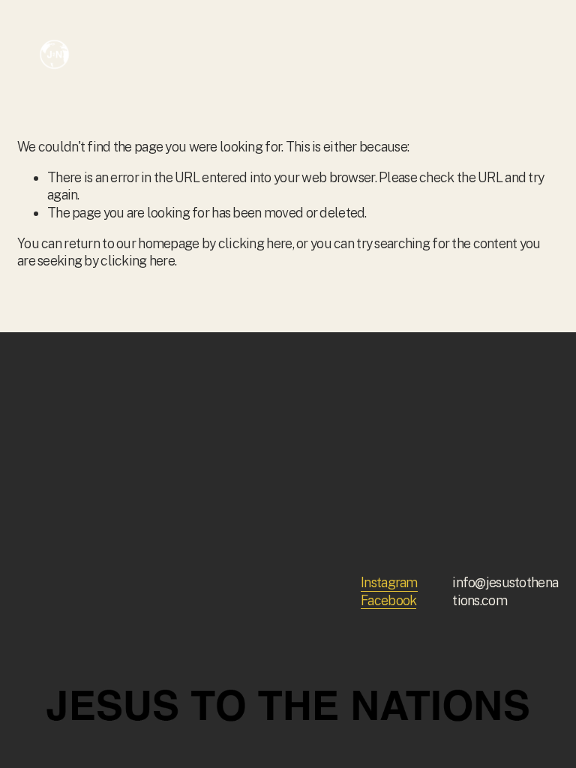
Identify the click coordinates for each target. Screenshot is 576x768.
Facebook (388, 600)
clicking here (255, 243)
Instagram (389, 582)
